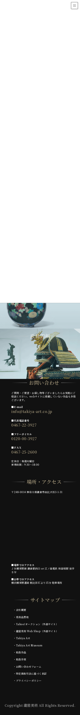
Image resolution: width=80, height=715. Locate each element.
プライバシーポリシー (29, 680)
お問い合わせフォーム (28, 666)
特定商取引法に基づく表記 (31, 673)
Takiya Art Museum (29, 645)
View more (40, 303)
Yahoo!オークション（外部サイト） (37, 624)
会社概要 (21, 610)
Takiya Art (23, 638)
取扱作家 (21, 659)
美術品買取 (22, 617)
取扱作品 (21, 652)
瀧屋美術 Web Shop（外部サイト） (37, 631)
